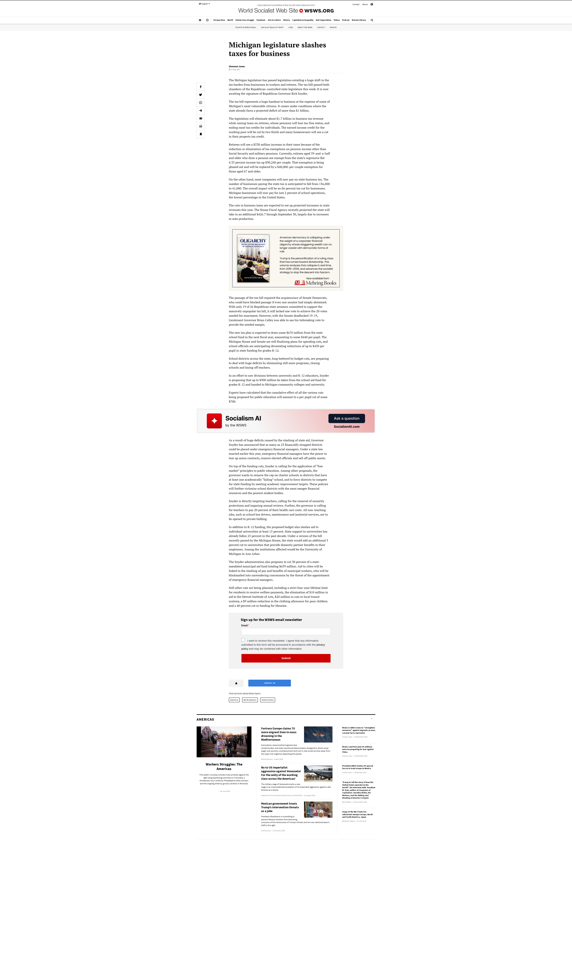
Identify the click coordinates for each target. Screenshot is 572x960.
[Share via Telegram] (201, 110)
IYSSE (291, 27)
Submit (286, 658)
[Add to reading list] (201, 134)
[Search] (372, 21)
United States (268, 700)
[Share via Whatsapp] (201, 102)
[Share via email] (201, 118)
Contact (355, 4)
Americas (234, 700)
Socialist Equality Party (272, 27)
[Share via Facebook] (201, 87)
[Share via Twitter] (201, 95)
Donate (333, 27)
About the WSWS (305, 27)
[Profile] (372, 4)
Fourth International (245, 27)
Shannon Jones (237, 66)
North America (250, 700)
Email (244, 625)
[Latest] (207, 21)
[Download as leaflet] (201, 126)
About (365, 4)
